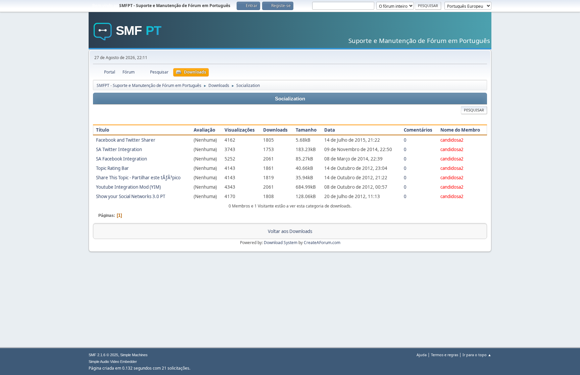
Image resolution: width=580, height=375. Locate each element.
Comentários (418, 130)
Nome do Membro (460, 130)
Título (102, 130)
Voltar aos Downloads (290, 231)
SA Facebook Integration (121, 159)
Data (329, 130)
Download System (280, 242)
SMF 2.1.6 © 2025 (103, 355)
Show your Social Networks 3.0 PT (130, 196)
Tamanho (306, 130)
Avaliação (204, 130)
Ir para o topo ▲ (477, 354)
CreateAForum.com (322, 242)
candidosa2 (452, 140)
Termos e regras (444, 354)
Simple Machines (134, 355)
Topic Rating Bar (112, 168)
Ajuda (422, 354)
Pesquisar (474, 109)
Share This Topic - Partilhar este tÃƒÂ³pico (138, 178)
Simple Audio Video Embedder (113, 362)
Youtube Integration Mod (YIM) (128, 187)
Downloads (275, 130)
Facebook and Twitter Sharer (125, 140)
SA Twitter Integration (119, 149)
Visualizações (240, 130)
